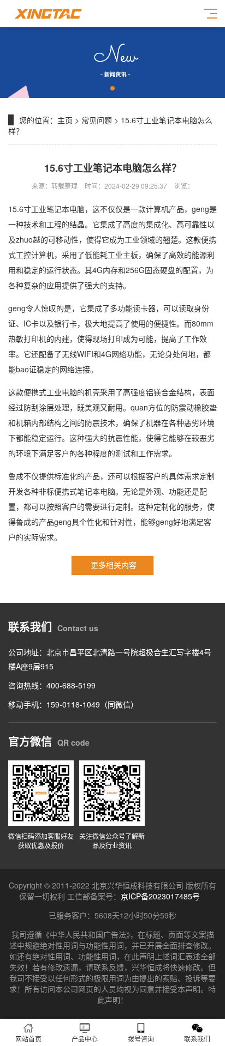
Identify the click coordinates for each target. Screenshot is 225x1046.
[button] (112, 88)
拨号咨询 (141, 1038)
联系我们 (197, 1038)
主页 (65, 119)
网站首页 (28, 1038)
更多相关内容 (114, 564)
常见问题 (96, 119)
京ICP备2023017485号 (160, 896)
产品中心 (85, 1038)
